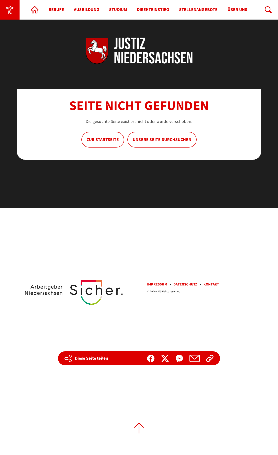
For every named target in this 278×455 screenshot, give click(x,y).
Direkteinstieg (153, 10)
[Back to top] (139, 428)
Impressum (157, 284)
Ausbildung (86, 10)
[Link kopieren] (209, 358)
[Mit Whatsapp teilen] (179, 358)
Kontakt (211, 284)
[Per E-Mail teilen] (194, 358)
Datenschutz (185, 284)
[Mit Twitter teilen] (165, 358)
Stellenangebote (198, 10)
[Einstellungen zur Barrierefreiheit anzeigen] (10, 10)
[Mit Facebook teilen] (150, 358)
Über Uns (237, 10)
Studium (118, 10)
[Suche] (268, 10)
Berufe (56, 10)
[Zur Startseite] (35, 10)
